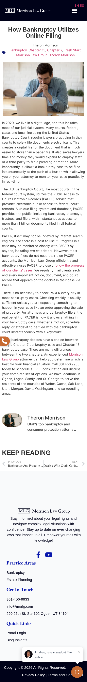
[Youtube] (49, 554)
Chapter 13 (37, 50)
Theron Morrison (62, 55)
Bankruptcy (18, 50)
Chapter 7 (54, 50)
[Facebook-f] (38, 554)
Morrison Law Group (32, 55)
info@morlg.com (19, 606)
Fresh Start (72, 50)
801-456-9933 (17, 599)
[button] (74, 10)
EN (76, 5)
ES (82, 5)
